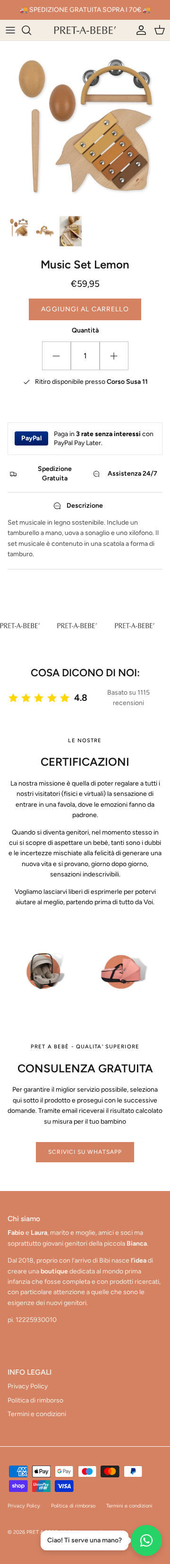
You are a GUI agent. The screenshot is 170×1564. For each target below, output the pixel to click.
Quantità (85, 330)
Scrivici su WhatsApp (84, 1152)
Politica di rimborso (35, 1400)
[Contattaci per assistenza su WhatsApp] (146, 1540)
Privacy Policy (28, 1386)
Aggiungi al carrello (84, 309)
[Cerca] (31, 30)
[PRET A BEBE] (85, 30)
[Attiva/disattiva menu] (10, 30)
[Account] (138, 30)
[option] (85, 126)
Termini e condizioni (37, 1414)
